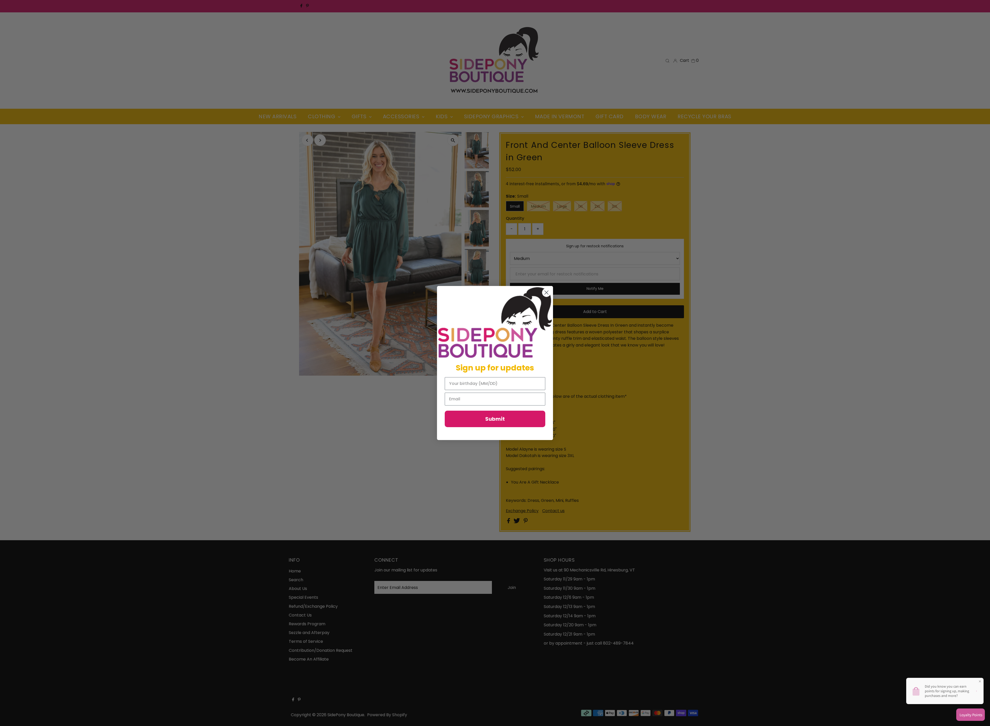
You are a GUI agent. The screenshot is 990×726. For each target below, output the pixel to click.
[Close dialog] (546, 292)
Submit (495, 419)
